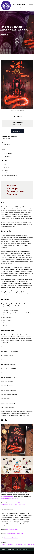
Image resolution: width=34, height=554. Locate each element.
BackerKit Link (17, 131)
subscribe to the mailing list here (10, 498)
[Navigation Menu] (31, 5)
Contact (25, 549)
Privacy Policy (10, 549)
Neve (2, 552)
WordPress (14, 552)
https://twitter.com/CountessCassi (14, 533)
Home (3, 549)
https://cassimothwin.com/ (13, 529)
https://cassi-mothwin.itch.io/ (11, 538)
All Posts (19, 549)
